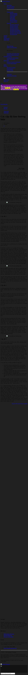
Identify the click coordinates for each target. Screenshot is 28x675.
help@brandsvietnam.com (10, 648)
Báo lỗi (5, 108)
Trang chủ (6, 111)
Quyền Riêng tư (8, 635)
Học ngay (8, 88)
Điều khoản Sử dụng (9, 634)
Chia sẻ (5, 107)
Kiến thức (6, 112)
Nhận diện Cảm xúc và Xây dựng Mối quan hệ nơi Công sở (14, 88)
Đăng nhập (6, 79)
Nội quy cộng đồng (8, 636)
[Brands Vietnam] (5, 1)
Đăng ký (6, 81)
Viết (2, 83)
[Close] (1, 85)
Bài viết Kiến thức (4, 104)
